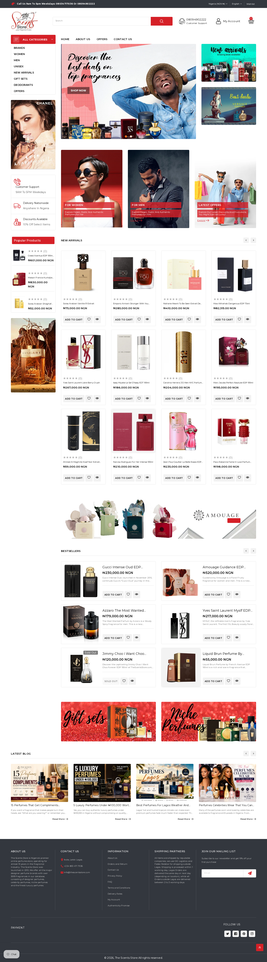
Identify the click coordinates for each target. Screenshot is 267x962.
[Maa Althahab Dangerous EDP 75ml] (234, 273)
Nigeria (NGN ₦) (217, 4)
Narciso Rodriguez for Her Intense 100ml (133, 462)
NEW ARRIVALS (24, 72)
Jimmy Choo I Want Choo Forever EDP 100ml (123, 656)
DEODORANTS (23, 85)
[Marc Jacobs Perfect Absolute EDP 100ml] (234, 352)
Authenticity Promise (119, 905)
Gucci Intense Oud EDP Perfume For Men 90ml (121, 569)
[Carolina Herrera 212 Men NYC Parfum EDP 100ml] (183, 352)
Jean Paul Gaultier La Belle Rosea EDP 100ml (182, 463)
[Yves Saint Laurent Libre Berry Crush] (83, 352)
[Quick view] (97, 319)
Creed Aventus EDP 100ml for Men (40, 256)
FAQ (110, 882)
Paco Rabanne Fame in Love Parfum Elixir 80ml (231, 463)
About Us (112, 858)
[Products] (81, 581)
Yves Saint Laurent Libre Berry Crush (81, 382)
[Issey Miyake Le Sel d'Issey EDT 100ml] (133, 352)
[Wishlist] (89, 319)
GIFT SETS (20, 78)
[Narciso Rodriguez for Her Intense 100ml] (133, 431)
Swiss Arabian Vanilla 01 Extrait (78, 303)
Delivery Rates (115, 894)
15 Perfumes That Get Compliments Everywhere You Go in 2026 (34, 807)
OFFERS (102, 39)
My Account (114, 899)
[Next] (253, 240)
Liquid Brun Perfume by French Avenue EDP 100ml (224, 656)
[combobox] (113, 21)
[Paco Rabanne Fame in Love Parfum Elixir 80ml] (234, 431)
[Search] (162, 21)
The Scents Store (126, 957)
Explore (68, 220)
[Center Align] (16, 39)
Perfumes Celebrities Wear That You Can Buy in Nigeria (225, 807)
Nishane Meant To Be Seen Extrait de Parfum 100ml (181, 304)
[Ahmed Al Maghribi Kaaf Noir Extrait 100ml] (83, 431)
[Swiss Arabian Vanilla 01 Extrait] (83, 273)
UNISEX (18, 66)
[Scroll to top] (259, 947)
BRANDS (19, 48)
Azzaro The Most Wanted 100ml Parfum (123, 612)
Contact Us (113, 870)
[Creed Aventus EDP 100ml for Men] (19, 255)
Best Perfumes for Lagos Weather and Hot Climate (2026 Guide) (162, 807)
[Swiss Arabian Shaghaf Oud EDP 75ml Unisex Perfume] (19, 303)
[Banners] (33, 134)
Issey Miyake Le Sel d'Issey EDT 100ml (131, 382)
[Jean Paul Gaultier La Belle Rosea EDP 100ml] (183, 431)
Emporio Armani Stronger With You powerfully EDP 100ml (130, 304)
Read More (58, 819)
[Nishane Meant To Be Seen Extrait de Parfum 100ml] (183, 273)
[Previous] (246, 240)
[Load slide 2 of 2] (131, 136)
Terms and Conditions (119, 888)
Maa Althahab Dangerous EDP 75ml (231, 303)
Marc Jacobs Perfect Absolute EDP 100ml (233, 382)
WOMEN (19, 54)
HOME (65, 39)
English (235, 4)
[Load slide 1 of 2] (125, 136)
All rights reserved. (150, 957)
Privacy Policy (115, 876)
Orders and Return (118, 864)
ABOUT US (83, 39)
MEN (17, 60)
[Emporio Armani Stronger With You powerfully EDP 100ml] (133, 273)
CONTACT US (123, 39)
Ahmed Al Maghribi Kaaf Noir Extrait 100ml (81, 463)
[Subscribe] (249, 873)
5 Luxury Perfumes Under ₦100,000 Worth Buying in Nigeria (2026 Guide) (102, 807)
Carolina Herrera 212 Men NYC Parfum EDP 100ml (182, 383)
